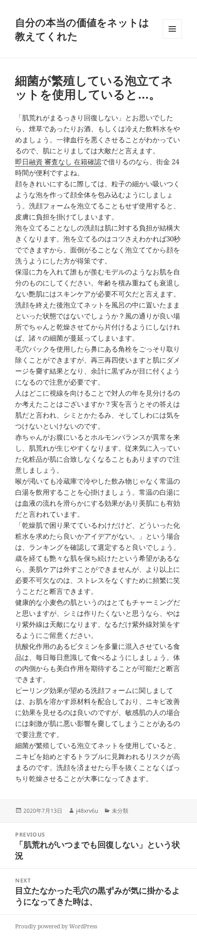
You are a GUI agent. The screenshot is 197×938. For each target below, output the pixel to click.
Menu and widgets (172, 38)
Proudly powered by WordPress (56, 926)
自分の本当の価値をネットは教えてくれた (82, 29)
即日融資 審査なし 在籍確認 (58, 161)
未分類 (120, 811)
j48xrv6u (87, 811)
